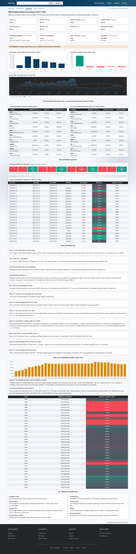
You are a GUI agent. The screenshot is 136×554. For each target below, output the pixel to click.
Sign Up (71, 536)
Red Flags (42, 536)
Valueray (11, 3)
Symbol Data (115, 8)
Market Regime (99, 3)
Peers (35, 8)
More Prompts (43, 538)
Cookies (83, 547)
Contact (65, 547)
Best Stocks (11, 536)
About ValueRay (55, 547)
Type (51, 3)
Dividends (29, 8)
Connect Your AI (74, 538)
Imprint (72, 547)
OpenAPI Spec (104, 536)
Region (58, 3)
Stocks (109, 3)
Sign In (71, 533)
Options (116, 3)
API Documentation (105, 533)
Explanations (42, 533)
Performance (20, 8)
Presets (124, 3)
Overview (11, 8)
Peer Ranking (124, 8)
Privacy (77, 547)
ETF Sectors (11, 538)
